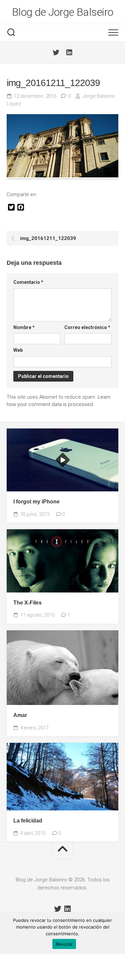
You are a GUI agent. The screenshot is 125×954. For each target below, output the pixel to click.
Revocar (64, 944)
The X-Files (27, 603)
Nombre (24, 327)
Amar (20, 715)
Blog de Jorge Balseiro (62, 12)
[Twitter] (56, 52)
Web (18, 350)
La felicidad (27, 820)
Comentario (28, 282)
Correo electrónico (87, 327)
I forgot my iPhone (36, 501)
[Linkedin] (69, 52)
